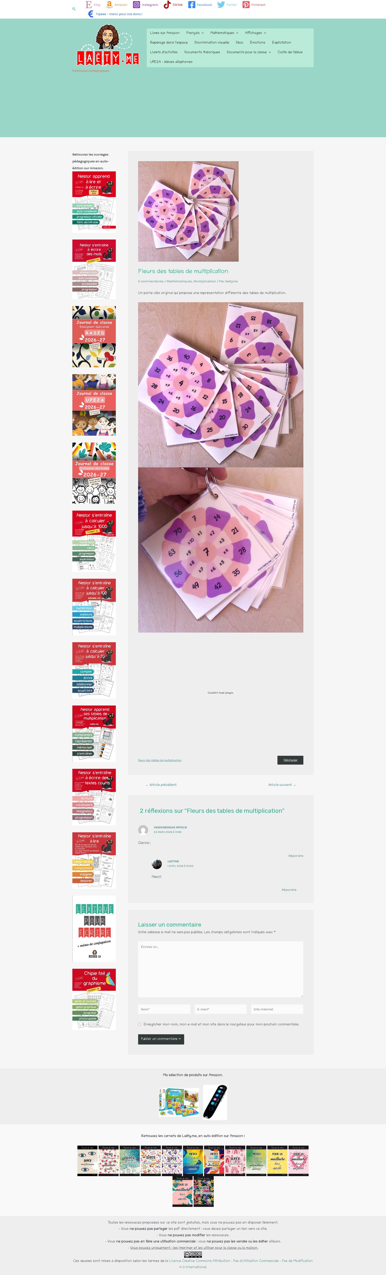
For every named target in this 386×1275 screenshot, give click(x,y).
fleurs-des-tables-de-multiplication (159, 760)
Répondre (295, 856)
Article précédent (161, 785)
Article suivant (282, 785)
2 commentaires (151, 281)
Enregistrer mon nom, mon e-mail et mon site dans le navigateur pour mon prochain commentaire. (221, 1025)
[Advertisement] (193, 107)
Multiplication (205, 281)
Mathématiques (179, 281)
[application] (202, 33)
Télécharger (290, 760)
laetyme (173, 861)
